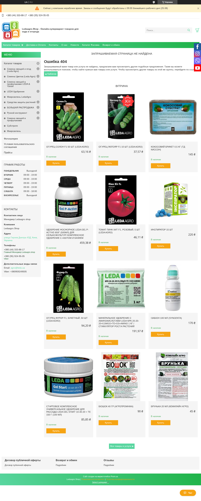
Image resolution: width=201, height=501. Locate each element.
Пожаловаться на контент (93, 479)
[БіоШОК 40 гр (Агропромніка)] (120, 376)
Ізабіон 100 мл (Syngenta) (166, 318)
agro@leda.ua (18, 268)
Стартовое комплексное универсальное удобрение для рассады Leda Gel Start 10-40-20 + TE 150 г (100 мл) (68, 410)
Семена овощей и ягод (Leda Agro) (19, 70)
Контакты (53, 45)
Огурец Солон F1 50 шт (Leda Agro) (67, 146)
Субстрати (12, 125)
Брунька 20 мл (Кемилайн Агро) (170, 406)
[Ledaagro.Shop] (11, 30)
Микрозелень (14, 131)
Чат (190, 493)
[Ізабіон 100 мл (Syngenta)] (173, 288)
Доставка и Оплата (36, 45)
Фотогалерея (11, 138)
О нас (64, 45)
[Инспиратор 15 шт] (173, 199)
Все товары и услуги (120, 446)
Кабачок (51, 74)
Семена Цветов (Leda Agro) (21, 76)
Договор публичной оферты (18, 465)
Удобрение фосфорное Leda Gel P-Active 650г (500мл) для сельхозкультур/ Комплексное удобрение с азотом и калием (67, 233)
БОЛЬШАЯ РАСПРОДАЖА (20, 107)
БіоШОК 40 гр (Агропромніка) (116, 406)
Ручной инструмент (17, 113)
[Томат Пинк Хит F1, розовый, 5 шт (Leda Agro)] (120, 199)
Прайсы (8, 152)
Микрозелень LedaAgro (19, 97)
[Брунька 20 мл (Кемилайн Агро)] (173, 376)
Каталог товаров (11, 45)
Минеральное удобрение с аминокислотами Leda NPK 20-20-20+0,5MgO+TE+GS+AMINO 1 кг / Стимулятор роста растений (119, 322)
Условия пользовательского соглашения (19, 145)
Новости (75, 45)
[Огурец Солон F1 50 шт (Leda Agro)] (68, 117)
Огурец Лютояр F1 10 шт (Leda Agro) (121, 146)
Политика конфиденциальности (120, 479)
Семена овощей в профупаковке (16, 119)
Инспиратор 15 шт (162, 229)
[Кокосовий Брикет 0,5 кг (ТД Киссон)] (173, 117)
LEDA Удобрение (15, 91)
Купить (56, 163)
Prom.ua (114, 476)
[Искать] (188, 30)
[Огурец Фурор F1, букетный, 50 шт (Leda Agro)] (68, 288)
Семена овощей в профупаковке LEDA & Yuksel (18, 84)
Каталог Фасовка (90, 45)
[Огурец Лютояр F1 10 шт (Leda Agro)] (120, 117)
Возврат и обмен (111, 45)
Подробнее (61, 465)
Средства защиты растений (21, 102)
